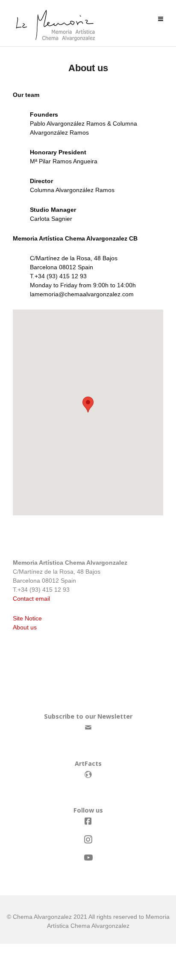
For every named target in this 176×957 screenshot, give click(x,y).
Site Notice (27, 618)
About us (25, 627)
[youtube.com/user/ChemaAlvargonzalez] (88, 857)
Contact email (31, 598)
